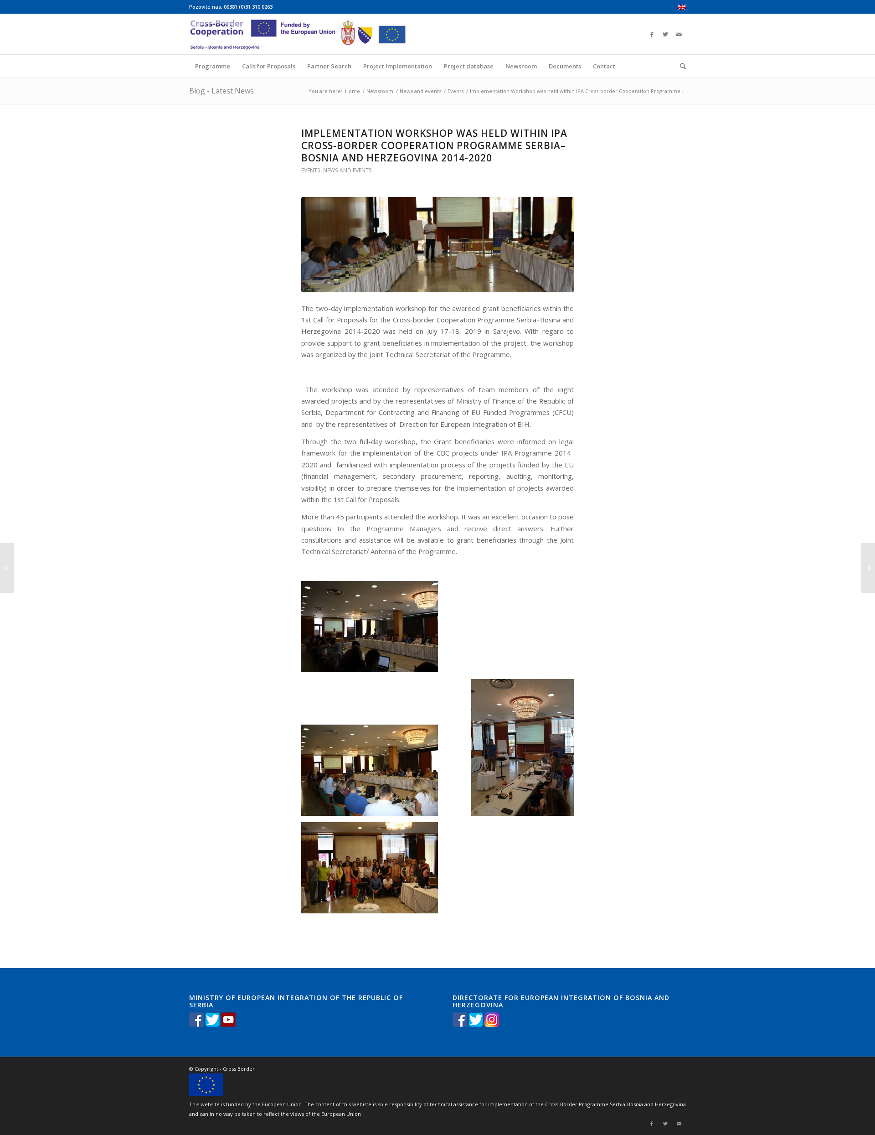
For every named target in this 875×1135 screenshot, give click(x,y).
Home (352, 91)
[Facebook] (652, 34)
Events (455, 91)
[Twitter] (665, 34)
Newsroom (379, 91)
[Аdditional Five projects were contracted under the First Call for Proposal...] (868, 568)
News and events (420, 91)
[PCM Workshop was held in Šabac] (7, 568)
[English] (682, 8)
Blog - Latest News (221, 91)
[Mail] (679, 34)
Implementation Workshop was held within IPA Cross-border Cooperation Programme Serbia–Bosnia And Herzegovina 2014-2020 (434, 145)
